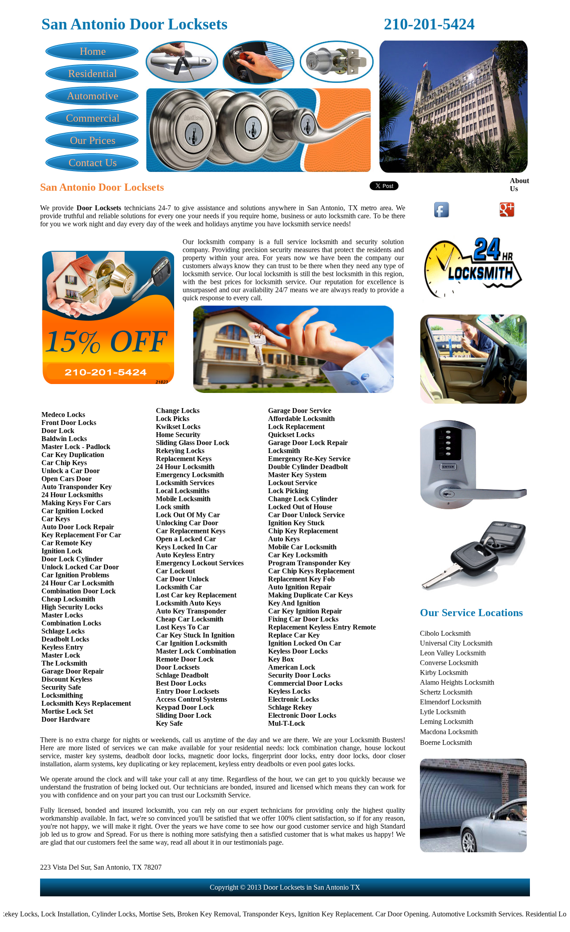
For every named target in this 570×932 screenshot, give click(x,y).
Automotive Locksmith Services (457, 914)
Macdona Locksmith (449, 732)
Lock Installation (45, 914)
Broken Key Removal (189, 914)
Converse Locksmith (449, 662)
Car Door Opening (382, 914)
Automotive (92, 96)
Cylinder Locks (94, 914)
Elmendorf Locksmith (450, 702)
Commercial (93, 118)
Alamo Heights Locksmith (457, 682)
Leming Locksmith (446, 721)
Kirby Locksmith (444, 672)
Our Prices (92, 140)
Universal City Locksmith (456, 643)
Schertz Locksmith (446, 692)
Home (93, 51)
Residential (92, 73)
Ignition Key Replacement (316, 914)
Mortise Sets (137, 914)
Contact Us (93, 162)
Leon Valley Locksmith (453, 653)
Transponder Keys (249, 914)
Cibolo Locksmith (445, 633)
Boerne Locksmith (446, 742)
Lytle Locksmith (443, 711)
